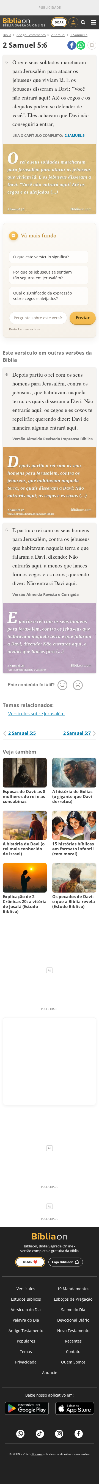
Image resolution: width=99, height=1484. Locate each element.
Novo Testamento (73, 1330)
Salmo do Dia (73, 1309)
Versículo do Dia (26, 1309)
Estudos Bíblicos (26, 1299)
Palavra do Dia (26, 1320)
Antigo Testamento (26, 1330)
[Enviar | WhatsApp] (80, 45)
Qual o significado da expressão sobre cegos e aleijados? (42, 295)
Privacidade (26, 1362)
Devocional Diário (73, 1320)
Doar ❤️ (30, 1262)
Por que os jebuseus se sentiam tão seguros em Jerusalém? (42, 274)
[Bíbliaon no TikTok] (40, 1434)
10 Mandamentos (73, 1288)
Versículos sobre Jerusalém (36, 714)
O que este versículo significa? (41, 256)
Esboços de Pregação (73, 1299)
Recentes (73, 1341)
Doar (59, 22)
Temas (26, 1351)
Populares (26, 1341)
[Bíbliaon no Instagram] (59, 1434)
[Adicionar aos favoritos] (91, 45)
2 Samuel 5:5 (22, 733)
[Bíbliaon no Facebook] (79, 1434)
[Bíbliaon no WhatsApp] (20, 1434)
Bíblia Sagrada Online (24, 25)
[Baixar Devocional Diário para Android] (27, 1409)
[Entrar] (73, 22)
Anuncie (49, 1372)
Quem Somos (73, 1362)
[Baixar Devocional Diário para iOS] (74, 1409)
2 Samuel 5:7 (77, 733)
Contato (73, 1351)
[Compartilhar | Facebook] (71, 45)
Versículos (25, 1288)
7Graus (37, 1454)
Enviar (83, 318)
